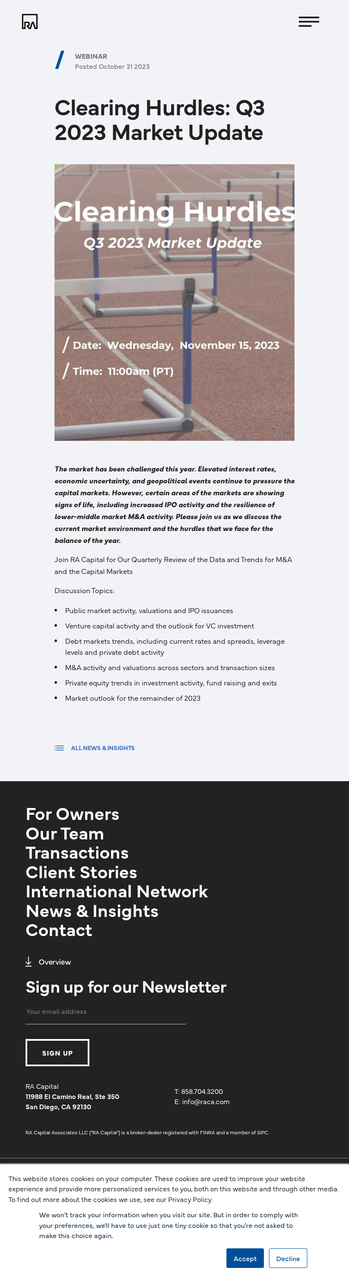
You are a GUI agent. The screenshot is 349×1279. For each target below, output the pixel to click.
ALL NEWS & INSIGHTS (103, 747)
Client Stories (81, 870)
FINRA (207, 1132)
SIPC (262, 1132)
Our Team (65, 831)
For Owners (73, 812)
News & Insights (92, 909)
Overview (55, 961)
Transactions (77, 851)
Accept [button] (245, 1258)
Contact (59, 928)
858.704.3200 (202, 1091)
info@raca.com (206, 1101)
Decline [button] (288, 1258)
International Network (117, 889)
